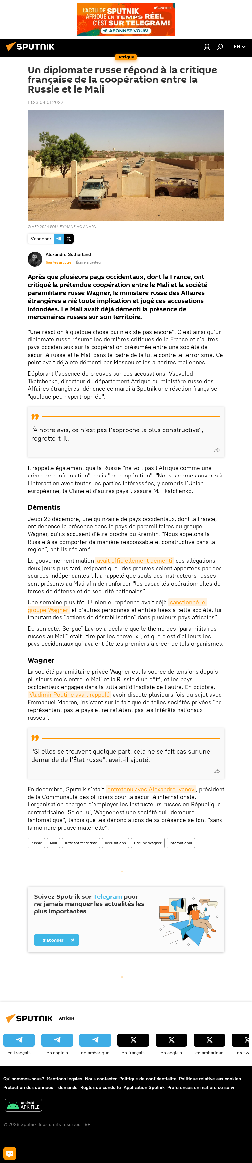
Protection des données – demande (40, 1087)
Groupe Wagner (148, 842)
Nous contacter (101, 1079)
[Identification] (207, 46)
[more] (216, 449)
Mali (53, 842)
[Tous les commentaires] (9, 1153)
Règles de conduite (100, 1087)
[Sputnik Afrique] (32, 52)
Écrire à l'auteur (89, 262)
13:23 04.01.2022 (45, 102)
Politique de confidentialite (148, 1079)
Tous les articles (58, 262)
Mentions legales (64, 1079)
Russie (36, 842)
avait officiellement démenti (134, 560)
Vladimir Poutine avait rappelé (69, 694)
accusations (115, 842)
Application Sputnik (144, 1087)
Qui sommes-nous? (23, 1079)
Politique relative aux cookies (210, 1079)
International (181, 842)
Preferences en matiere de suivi (200, 1087)
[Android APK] (23, 1106)
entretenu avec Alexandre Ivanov (150, 789)
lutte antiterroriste (81, 842)
